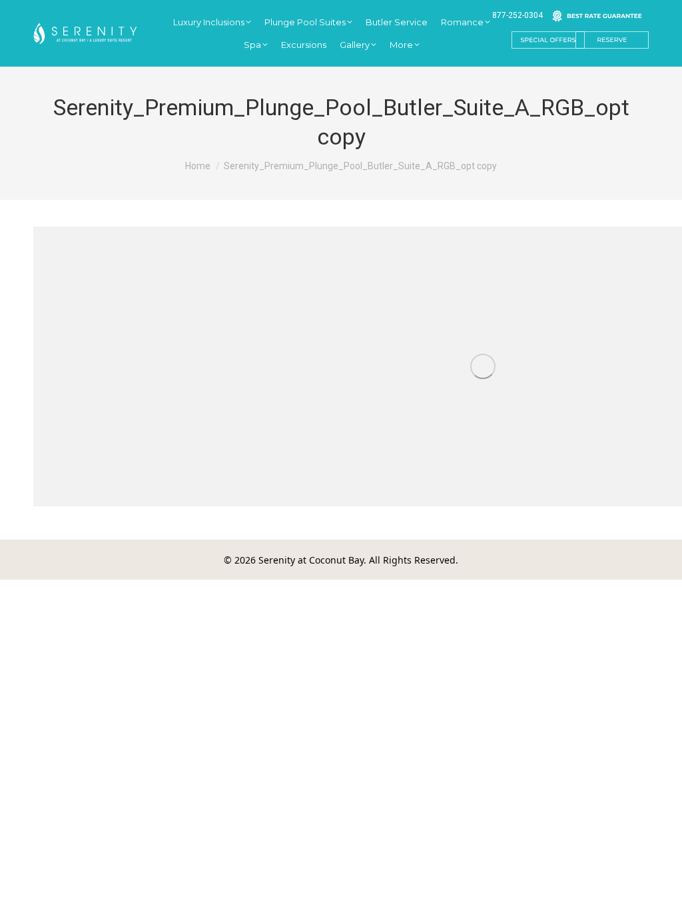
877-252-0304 (517, 15)
